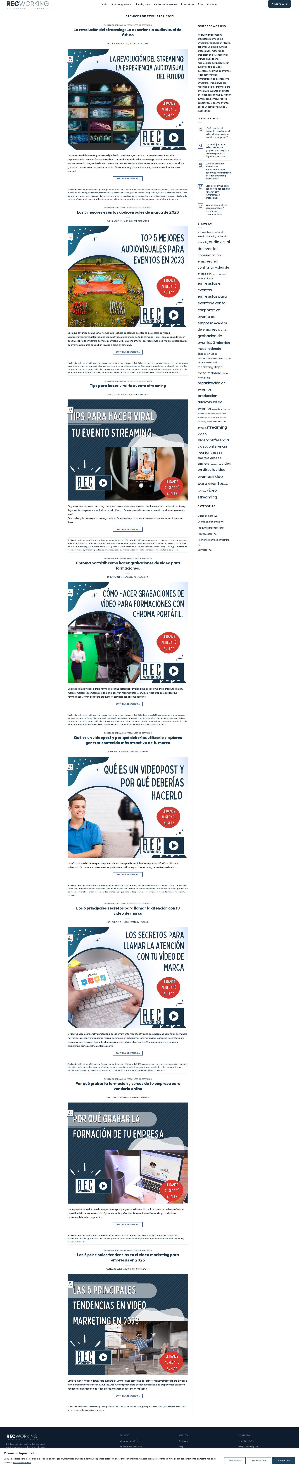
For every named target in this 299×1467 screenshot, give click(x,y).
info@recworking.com (248, 1446)
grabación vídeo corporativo (143, 192)
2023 (138, 189)
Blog (200, 4)
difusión (210, 278)
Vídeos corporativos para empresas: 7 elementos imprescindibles (216, 209)
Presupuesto (187, 4)
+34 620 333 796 (246, 1441)
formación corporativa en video (114, 192)
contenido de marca (151, 189)
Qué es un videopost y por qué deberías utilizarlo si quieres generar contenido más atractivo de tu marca (128, 740)
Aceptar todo (284, 1460)
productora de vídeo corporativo (156, 196)
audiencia (208, 232)
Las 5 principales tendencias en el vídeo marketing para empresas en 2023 (128, 1257)
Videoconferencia (213, 439)
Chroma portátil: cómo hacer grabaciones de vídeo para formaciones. (128, 565)
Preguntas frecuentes (209, 527)
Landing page (143, 4)
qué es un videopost (130, 891)
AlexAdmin (143, 44)
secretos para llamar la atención (83, 1070)
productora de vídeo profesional (104, 891)
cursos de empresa (178, 189)
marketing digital (210, 367)
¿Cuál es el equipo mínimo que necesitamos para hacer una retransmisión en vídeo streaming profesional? (218, 171)
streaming (90, 199)
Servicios (147, 25)
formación (93, 192)
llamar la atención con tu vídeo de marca (126, 888)
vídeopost (72, 895)
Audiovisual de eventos (165, 4)
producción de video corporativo (103, 196)
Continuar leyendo (128, 178)
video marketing (139, 1070)
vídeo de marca (121, 199)
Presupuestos (134, 25)
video (202, 433)
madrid (213, 362)
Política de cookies (22, 1462)
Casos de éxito (206, 515)
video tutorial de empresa (142, 199)
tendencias (169, 1406)
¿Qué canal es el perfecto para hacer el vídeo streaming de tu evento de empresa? (218, 133)
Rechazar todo (259, 1460)
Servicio (210, 421)
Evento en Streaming (115, 25)
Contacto (212, 4)
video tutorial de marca (167, 199)
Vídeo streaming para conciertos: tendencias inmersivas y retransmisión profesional (218, 191)
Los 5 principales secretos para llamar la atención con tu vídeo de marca (128, 910)
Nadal (225, 373)
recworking (202, 422)
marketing (82, 196)
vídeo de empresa (104, 199)
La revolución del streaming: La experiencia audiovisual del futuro (128, 32)
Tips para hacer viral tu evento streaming (128, 385)
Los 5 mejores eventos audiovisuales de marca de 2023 (128, 212)
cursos (165, 189)
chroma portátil (149, 715)
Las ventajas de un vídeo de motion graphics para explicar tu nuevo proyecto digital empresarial (217, 150)
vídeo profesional (156, 1070)
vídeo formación (123, 1070)
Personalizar (235, 1460)
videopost (179, 891)
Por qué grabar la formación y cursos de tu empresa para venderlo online (127, 1086)
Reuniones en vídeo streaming (213, 539)
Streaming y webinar (122, 4)
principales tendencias (152, 1406)
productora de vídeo (130, 196)
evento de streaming (77, 192)
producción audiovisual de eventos (210, 402)
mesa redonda (209, 373)
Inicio (104, 4)
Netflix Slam (204, 377)
